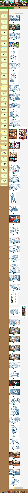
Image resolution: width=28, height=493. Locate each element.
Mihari (4, 138)
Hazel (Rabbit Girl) (4, 105)
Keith (4, 38)
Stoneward (4, 75)
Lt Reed (4, 42)
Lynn (4, 43)
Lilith (4, 110)
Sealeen (4, 71)
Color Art (4, 146)
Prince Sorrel (4, 120)
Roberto (4, 65)
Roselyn (4, 69)
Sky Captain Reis (4, 125)
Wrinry (4, 131)
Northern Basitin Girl (4, 116)
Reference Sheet (4, 182)
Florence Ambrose (4, 137)
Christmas (4, 171)
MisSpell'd (4, 158)
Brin (4, 88)
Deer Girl (4, 99)
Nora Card (4, 181)
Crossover (4, 174)
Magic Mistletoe (4, 180)
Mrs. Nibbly (4, 54)
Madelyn (4, 44)
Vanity (4, 80)
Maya (4, 115)
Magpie (4, 114)
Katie (4, 108)
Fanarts (21, 7)
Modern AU (4, 159)
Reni (4, 64)
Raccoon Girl (4, 121)
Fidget (4, 136)
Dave (4, 98)
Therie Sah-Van (4, 77)
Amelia (4, 87)
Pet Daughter (4, 162)
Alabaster (4, 17)
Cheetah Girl (4, 92)
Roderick (4, 66)
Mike (4, 53)
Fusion (4, 176)
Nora (4, 58)
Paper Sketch (4, 147)
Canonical (4, 170)
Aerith (4, 16)
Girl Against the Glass (4, 153)
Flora (4, 32)
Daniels (4, 26)
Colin (4, 94)
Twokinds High (4, 164)
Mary (4, 48)
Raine (4, 60)
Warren (4, 82)
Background (4, 169)
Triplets (4, 126)
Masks (4, 49)
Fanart (4, 175)
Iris (4, 33)
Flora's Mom (4, 103)
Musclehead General (4, 55)
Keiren (4, 37)
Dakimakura (4, 152)
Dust (4, 133)
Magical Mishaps (4, 157)
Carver (4, 21)
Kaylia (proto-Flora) (4, 109)
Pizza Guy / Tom (4, 59)
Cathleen (4, 22)
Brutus (4, 20)
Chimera (4, 93)
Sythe (4, 76)
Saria (4, 70)
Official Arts (7, 7)
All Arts (4, 9)
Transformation (4, 185)
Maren (4, 47)
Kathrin (4, 36)
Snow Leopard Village (4, 163)
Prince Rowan (4, 119)
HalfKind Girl (4, 104)
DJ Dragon (4, 97)
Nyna (4, 142)
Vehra (4, 81)
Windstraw (4, 130)
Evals (4, 31)
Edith (4, 27)
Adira (4, 15)
